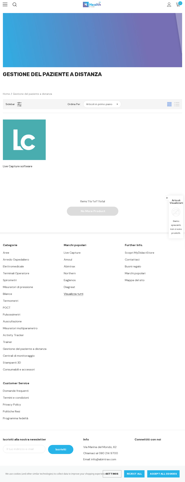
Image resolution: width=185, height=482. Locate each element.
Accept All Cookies (163, 473)
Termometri (10, 301)
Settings (112, 473)
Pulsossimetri (11, 314)
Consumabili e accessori (19, 369)
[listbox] (102, 104)
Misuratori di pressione (18, 287)
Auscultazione (12, 321)
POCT (6, 308)
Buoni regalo (133, 266)
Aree (6, 253)
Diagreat (69, 287)
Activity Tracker (13, 335)
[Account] (168, 5)
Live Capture (72, 253)
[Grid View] (169, 104)
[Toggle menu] (5, 4)
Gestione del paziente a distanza (24, 349)
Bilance (7, 294)
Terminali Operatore (16, 273)
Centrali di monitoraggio (19, 356)
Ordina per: (74, 104)
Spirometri (10, 280)
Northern (70, 273)
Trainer (7, 342)
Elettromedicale (13, 266)
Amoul (68, 259)
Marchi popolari (135, 273)
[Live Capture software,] (24, 139)
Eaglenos (70, 280)
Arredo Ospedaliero (16, 259)
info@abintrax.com (103, 459)
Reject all (134, 473)
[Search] (14, 5)
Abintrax (69, 266)
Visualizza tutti (73, 294)
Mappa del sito (135, 280)
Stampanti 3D (12, 362)
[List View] (176, 104)
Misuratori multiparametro (20, 328)
